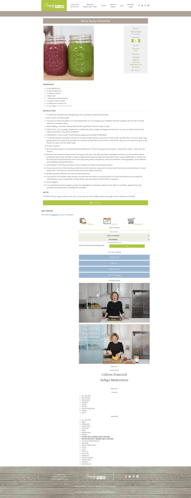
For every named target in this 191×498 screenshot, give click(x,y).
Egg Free (136, 59)
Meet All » (114, 389)
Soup (84, 413)
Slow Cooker (87, 458)
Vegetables (86, 464)
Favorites (90, 224)
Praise (103, 5)
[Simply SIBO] (54, 5)
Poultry (85, 453)
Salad (84, 406)
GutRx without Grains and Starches (98, 439)
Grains (84, 435)
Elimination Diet (114, 269)
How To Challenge (114, 275)
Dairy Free (86, 426)
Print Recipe (97, 203)
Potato (85, 451)
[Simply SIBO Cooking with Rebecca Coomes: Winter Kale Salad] (114, 344)
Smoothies (136, 67)
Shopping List (138, 224)
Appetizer (86, 398)
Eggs (84, 430)
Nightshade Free (136, 64)
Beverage (135, 57)
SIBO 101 (114, 263)
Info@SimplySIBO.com (59, 479)
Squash (85, 462)
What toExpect (113, 5)
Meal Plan (114, 224)
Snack (84, 411)
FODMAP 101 (114, 257)
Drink (136, 51)
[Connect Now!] (139, 5)
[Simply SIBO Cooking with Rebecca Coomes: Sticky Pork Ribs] (114, 303)
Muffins (85, 443)
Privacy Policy (80, 486)
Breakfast (135, 48)
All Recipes (86, 396)
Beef (83, 422)
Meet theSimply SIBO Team (90, 5)
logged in (54, 215)
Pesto (84, 447)
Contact (113, 486)
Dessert (85, 402)
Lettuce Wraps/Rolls (91, 441)
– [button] (132, 40)
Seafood (85, 456)
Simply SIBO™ (87, 492)
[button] (131, 31)
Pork (84, 449)
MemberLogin (130, 5)
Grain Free (135, 62)
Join (121, 5)
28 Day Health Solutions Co (105, 492)
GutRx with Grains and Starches (96, 437)
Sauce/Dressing (88, 408)
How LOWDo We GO (75, 5)
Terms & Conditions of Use (97, 486)
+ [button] (139, 40)
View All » (114, 366)
